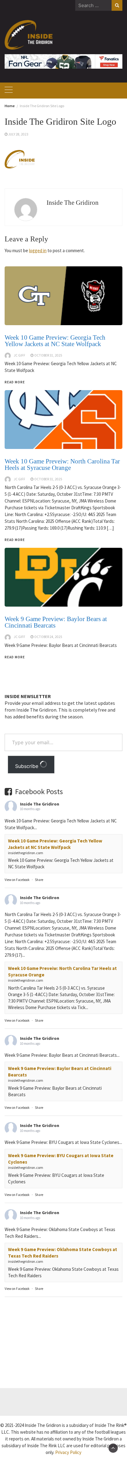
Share (39, 880)
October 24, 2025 (48, 637)
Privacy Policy (68, 1452)
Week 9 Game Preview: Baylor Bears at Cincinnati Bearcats (56, 622)
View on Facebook (17, 880)
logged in (38, 250)
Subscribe (27, 766)
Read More (15, 657)
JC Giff (19, 637)
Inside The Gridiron (73, 202)
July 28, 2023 (18, 134)
